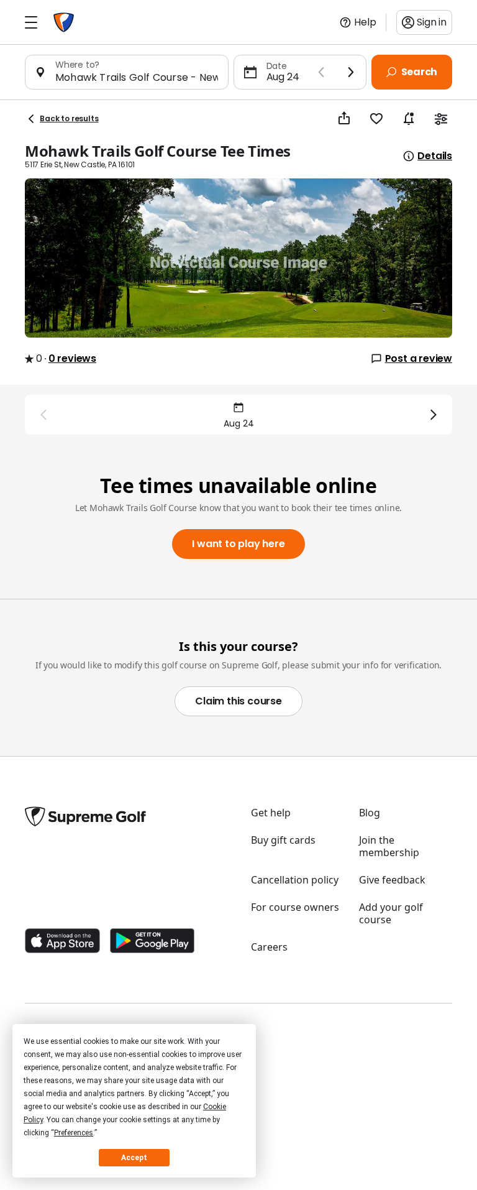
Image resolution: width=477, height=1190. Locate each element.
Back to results (69, 118)
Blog (369, 812)
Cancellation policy (294, 880)
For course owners (295, 907)
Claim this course (238, 701)
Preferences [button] (73, 1132)
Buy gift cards (283, 840)
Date (276, 66)
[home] (63, 22)
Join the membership (389, 846)
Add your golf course (391, 913)
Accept (134, 1157)
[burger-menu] (31, 22)
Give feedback (392, 880)
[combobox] (136, 77)
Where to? (77, 65)
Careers (269, 947)
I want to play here (238, 544)
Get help (271, 812)
